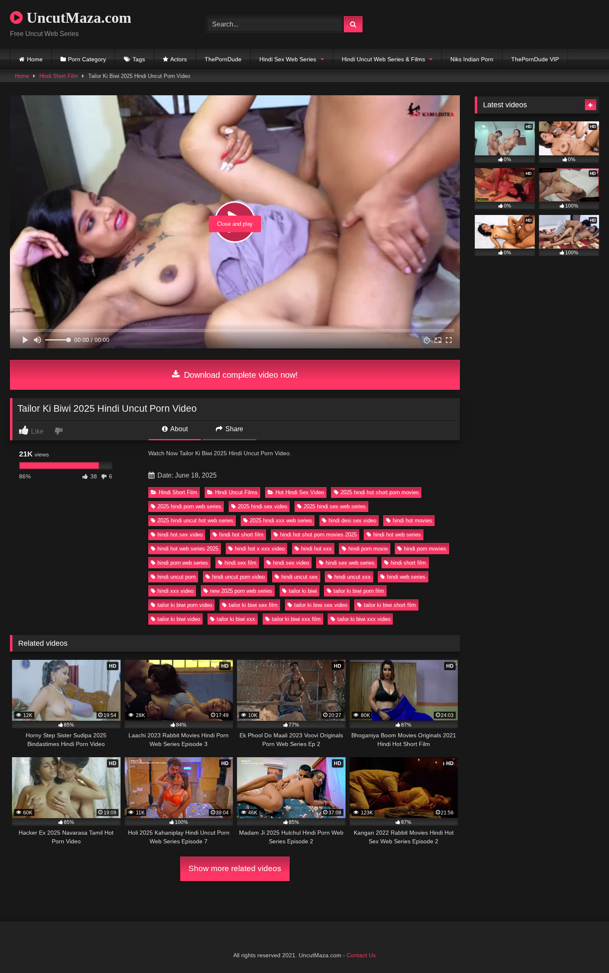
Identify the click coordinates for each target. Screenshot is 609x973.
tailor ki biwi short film (390, 605)
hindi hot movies (412, 520)
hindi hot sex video (180, 534)
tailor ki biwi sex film (253, 605)
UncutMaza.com (77, 18)
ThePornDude (223, 59)
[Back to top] (583, 948)
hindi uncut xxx (352, 577)
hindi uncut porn (176, 577)
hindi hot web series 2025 (187, 549)
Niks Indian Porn (471, 59)
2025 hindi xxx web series (281, 520)
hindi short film (408, 563)
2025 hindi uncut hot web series (195, 520)
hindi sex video (291, 563)
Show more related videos (234, 868)
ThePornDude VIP (535, 59)
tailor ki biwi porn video (184, 605)
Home (35, 59)
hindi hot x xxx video (260, 549)
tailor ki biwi (303, 591)
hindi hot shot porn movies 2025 (318, 534)
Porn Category (87, 59)
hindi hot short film (241, 534)
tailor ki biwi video (178, 619)
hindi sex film (240, 563)
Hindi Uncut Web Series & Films (383, 59)
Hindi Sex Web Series (287, 59)
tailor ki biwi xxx (236, 619)
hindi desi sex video (352, 520)
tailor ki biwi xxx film (296, 619)
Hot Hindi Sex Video (300, 492)
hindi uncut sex (299, 577)
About (178, 428)
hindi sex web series (350, 563)
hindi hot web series (397, 534)
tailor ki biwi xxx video (363, 619)
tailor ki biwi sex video (320, 605)
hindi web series (406, 577)
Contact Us (361, 955)
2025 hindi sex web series (335, 506)
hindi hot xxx (316, 549)
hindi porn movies (425, 549)
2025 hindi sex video (262, 506)
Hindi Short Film (58, 76)
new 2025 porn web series (241, 591)
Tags (139, 59)
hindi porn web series (182, 563)
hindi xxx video (175, 591)
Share (233, 428)
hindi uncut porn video (238, 577)
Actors (178, 59)
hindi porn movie (368, 549)
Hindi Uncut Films (236, 492)
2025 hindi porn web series (189, 506)
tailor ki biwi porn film (359, 591)
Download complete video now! (239, 374)
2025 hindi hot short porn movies (380, 492)
